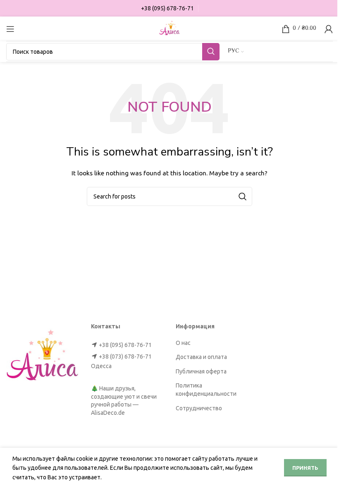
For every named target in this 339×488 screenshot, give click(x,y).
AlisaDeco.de (108, 412)
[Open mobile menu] (10, 29)
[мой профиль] (328, 29)
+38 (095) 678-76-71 (125, 345)
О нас (183, 343)
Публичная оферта (201, 371)
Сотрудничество (199, 408)
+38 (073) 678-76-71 (125, 356)
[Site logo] (169, 28)
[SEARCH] (211, 51)
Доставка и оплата (201, 357)
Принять (305, 468)
